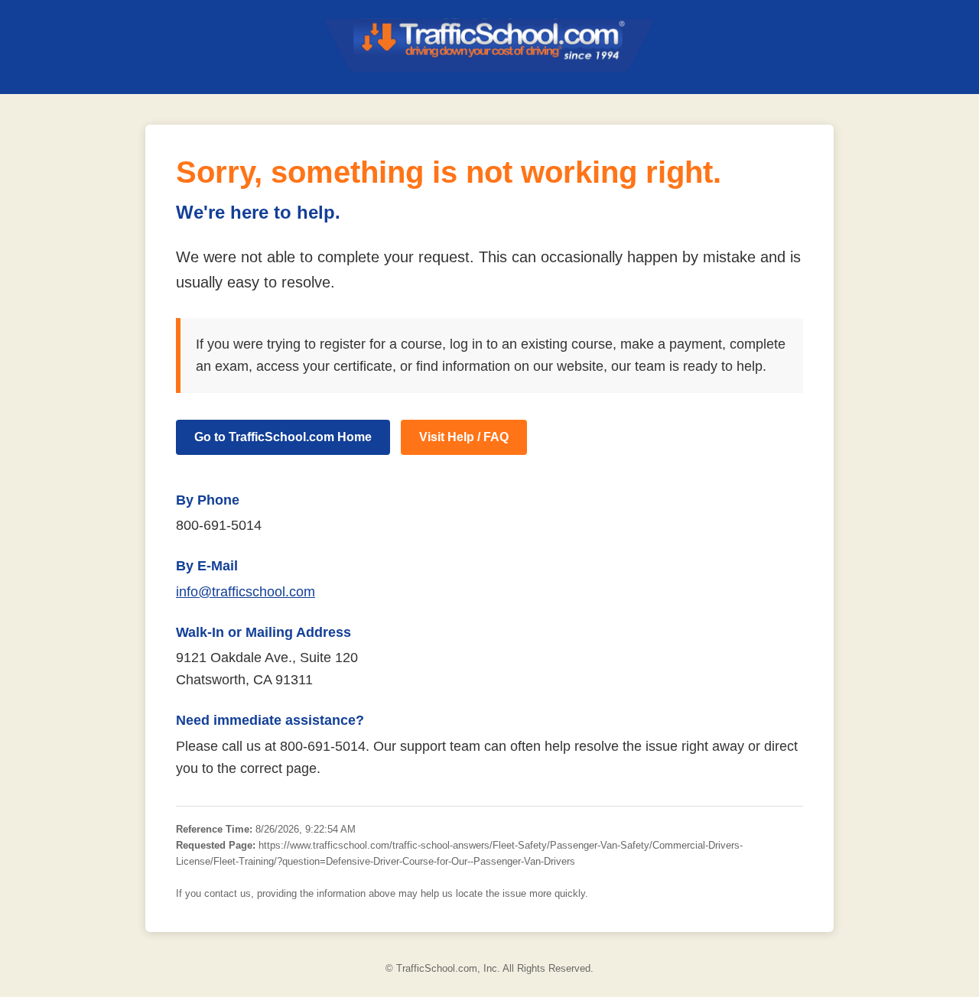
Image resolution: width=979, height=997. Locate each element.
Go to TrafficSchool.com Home (283, 436)
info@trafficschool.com (245, 591)
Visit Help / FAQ (464, 436)
